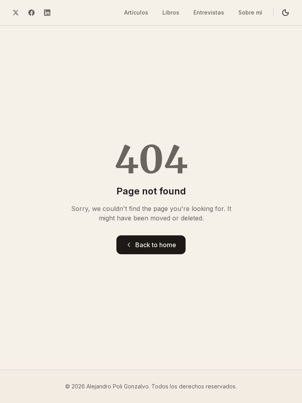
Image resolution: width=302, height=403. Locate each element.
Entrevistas (208, 12)
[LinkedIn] (47, 12)
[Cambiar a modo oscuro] (285, 13)
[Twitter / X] (15, 12)
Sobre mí (250, 12)
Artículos (136, 12)
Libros (170, 12)
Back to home (155, 245)
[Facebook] (31, 12)
